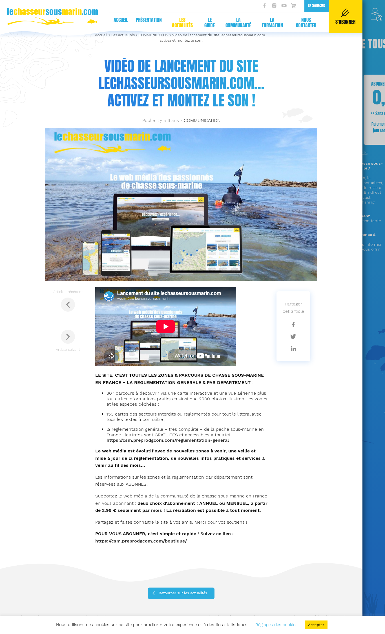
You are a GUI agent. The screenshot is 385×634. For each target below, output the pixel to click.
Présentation (149, 20)
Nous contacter (306, 22)
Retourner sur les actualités (183, 593)
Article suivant (68, 349)
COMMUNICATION (202, 120)
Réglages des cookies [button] (276, 624)
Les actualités (182, 22)
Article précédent (68, 292)
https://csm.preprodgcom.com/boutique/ (141, 541)
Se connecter (316, 5)
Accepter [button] (316, 625)
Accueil (121, 20)
